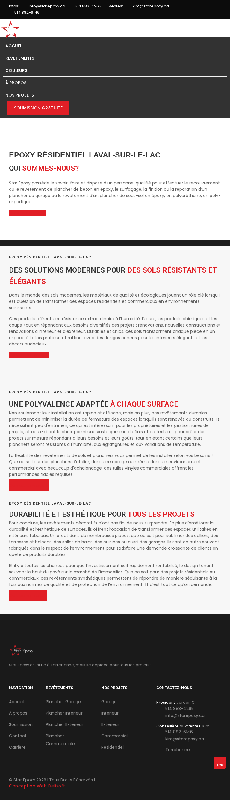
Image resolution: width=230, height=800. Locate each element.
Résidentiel (112, 747)
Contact (18, 736)
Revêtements (19, 58)
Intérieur (110, 713)
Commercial (114, 736)
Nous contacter (26, 213)
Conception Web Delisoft (37, 786)
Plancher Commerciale (60, 740)
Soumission (21, 724)
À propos (15, 83)
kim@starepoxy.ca (151, 6)
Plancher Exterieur (64, 724)
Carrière (17, 747)
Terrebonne (177, 750)
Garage (109, 702)
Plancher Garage (63, 702)
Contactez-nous (27, 355)
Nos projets (19, 95)
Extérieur (110, 724)
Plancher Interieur (64, 713)
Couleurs (16, 70)
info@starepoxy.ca (47, 6)
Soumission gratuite (38, 108)
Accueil (14, 46)
